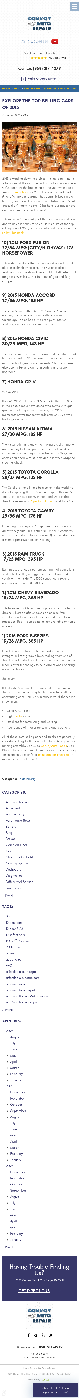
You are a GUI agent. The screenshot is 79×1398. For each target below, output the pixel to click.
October (16, 1105)
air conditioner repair (21, 990)
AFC (9, 966)
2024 (10, 1166)
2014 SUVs (13, 947)
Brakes (10, 839)
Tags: (7, 906)
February (16, 1074)
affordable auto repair (22, 972)
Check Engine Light (19, 857)
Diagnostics (14, 876)
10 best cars (14, 923)
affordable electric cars (22, 978)
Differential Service (19, 882)
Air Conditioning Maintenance (27, 996)
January (15, 1080)
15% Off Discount (18, 941)
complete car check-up (54, 755)
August (15, 1037)
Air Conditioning (17, 802)
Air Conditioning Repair (22, 1002)
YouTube (50, 1337)
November (17, 1098)
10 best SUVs (14, 929)
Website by (39, 1379)
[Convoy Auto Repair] (39, 24)
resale (18, 716)
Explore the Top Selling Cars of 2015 (50, 88)
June (13, 1049)
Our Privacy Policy (46, 1368)
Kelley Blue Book (13, 233)
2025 (10, 1086)
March (14, 1068)
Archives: (12, 1021)
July (12, 1043)
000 (8, 916)
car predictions (18, 192)
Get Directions (34, 1291)
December (17, 1092)
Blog (17, 88)
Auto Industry (27, 779)
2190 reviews (57, 58)
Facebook (28, 1337)
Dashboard (13, 869)
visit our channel (35, 41)
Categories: (14, 792)
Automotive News (18, 820)
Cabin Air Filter (16, 845)
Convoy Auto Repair (54, 746)
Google (36, 1337)
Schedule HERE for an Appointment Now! (56, 1390)
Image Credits (30, 1368)
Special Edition (41, 501)
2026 (9, 1031)
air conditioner (16, 984)
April (13, 1062)
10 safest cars (15, 935)
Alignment (13, 808)
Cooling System (17, 863)
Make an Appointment (43, 79)
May (13, 1056)
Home (6, 88)
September (18, 1111)
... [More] (7, 895)
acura (10, 953)
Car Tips (11, 851)
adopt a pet (14, 959)
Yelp (43, 1337)
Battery (11, 827)
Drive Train (13, 888)
